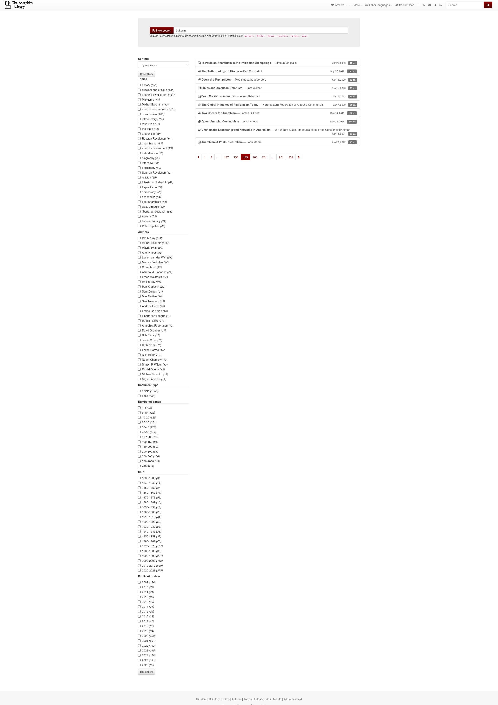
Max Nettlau (152, 296)
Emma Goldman (155, 311)
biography (151, 158)
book (148, 396)
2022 (149, 645)
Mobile (277, 699)
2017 (148, 621)
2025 (149, 660)
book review (153, 114)
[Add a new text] (435, 5)
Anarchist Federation (158, 325)
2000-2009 (152, 561)
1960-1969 (151, 541)
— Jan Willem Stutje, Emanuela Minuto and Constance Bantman (279, 131)
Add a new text (293, 699)
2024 (149, 655)
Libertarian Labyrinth (157, 182)
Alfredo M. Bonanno (157, 272)
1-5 (147, 408)
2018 (148, 626)
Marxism (151, 99)
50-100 (150, 437)
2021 (149, 641)
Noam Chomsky (154, 359)
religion (149, 177)
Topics (248, 699)
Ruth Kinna (151, 345)
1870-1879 (151, 497)
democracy (151, 192)
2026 (148, 665)
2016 (148, 616)
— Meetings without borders (279, 79)
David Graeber (154, 330)
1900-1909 (151, 512)
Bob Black (151, 335)
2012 (148, 597)
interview (150, 163)
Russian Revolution (157, 138)
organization (152, 143)
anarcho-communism (158, 109)
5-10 (148, 412)
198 (236, 157)
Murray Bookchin (155, 262)
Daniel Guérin (153, 369)
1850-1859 (151, 488)
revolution (151, 124)
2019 (148, 631)
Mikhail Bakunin (155, 104)
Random (201, 699)
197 (226, 157)
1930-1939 (151, 526)
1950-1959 (151, 536)
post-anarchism (154, 202)
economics (151, 197)
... (218, 157)
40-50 (149, 432)
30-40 (149, 427)
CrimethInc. (152, 267)
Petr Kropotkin (153, 226)
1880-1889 (151, 502)
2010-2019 (152, 565)
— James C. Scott (279, 113)
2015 (148, 611)
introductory (153, 119)
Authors (236, 699)
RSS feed (215, 699)
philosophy (151, 168)
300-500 (151, 456)
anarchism (151, 133)
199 (245, 157)
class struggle (153, 206)
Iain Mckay (152, 238)
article (150, 391)
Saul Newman (153, 301)
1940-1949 (151, 531)
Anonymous (152, 252)
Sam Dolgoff (152, 291)
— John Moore (278, 142)
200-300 (150, 451)
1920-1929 (151, 522)
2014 (148, 606)
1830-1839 (151, 478)
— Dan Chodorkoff (279, 71)
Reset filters (146, 74)
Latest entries (262, 699)
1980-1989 (151, 551)
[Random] (429, 5)
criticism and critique (158, 90)
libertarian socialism (157, 211)
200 (255, 157)
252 (290, 157)
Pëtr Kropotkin (153, 286)
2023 (149, 650)
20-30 (149, 422)
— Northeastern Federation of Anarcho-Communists (279, 104)
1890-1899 (151, 507)
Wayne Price (152, 248)
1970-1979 (152, 546)
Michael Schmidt (155, 374)
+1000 (148, 466)
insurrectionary (154, 221)
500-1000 (151, 461)
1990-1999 (152, 556)
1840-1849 (151, 483)
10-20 (149, 417)
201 (264, 157)
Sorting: (143, 59)
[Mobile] (418, 5)
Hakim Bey (151, 282)
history (150, 85)
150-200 (150, 446)
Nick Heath (151, 355)
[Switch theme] (440, 5)
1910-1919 (151, 517)
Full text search (161, 30)
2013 (148, 602)
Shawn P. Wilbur (155, 364)
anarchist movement (157, 148)
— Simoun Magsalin (278, 63)
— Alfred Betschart (278, 96)
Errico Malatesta (155, 277)
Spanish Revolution (157, 172)
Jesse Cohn (152, 340)
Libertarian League (156, 316)
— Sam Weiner (278, 88)
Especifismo (152, 187)
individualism (153, 153)
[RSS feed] (424, 5)
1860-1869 (151, 492)
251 (281, 157)
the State (150, 129)
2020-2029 (152, 570)
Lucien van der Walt (157, 257)
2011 (148, 592)
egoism (149, 216)
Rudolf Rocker (153, 321)
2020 (149, 636)
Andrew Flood (153, 306)
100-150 (150, 442)
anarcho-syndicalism (158, 95)
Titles (226, 699)
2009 (149, 582)
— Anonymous (279, 121)
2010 (148, 587)
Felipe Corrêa (153, 350)
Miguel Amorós (154, 379)
